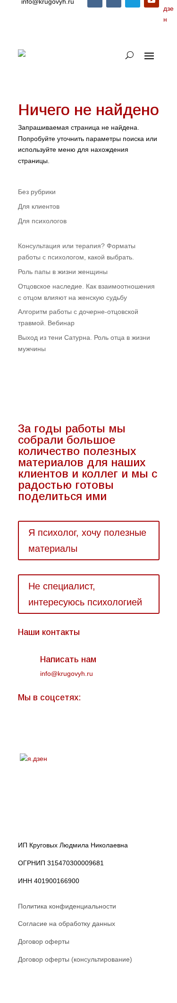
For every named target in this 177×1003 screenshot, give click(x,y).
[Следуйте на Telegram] (63, 728)
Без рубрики (37, 192)
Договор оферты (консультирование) (75, 959)
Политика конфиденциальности (67, 906)
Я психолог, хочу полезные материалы (87, 540)
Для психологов (42, 221)
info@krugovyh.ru (66, 673)
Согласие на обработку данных (66, 923)
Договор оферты (43, 941)
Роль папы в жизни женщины (63, 271)
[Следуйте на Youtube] (82, 728)
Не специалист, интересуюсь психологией (85, 594)
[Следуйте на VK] (25, 728)
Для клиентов (38, 206)
